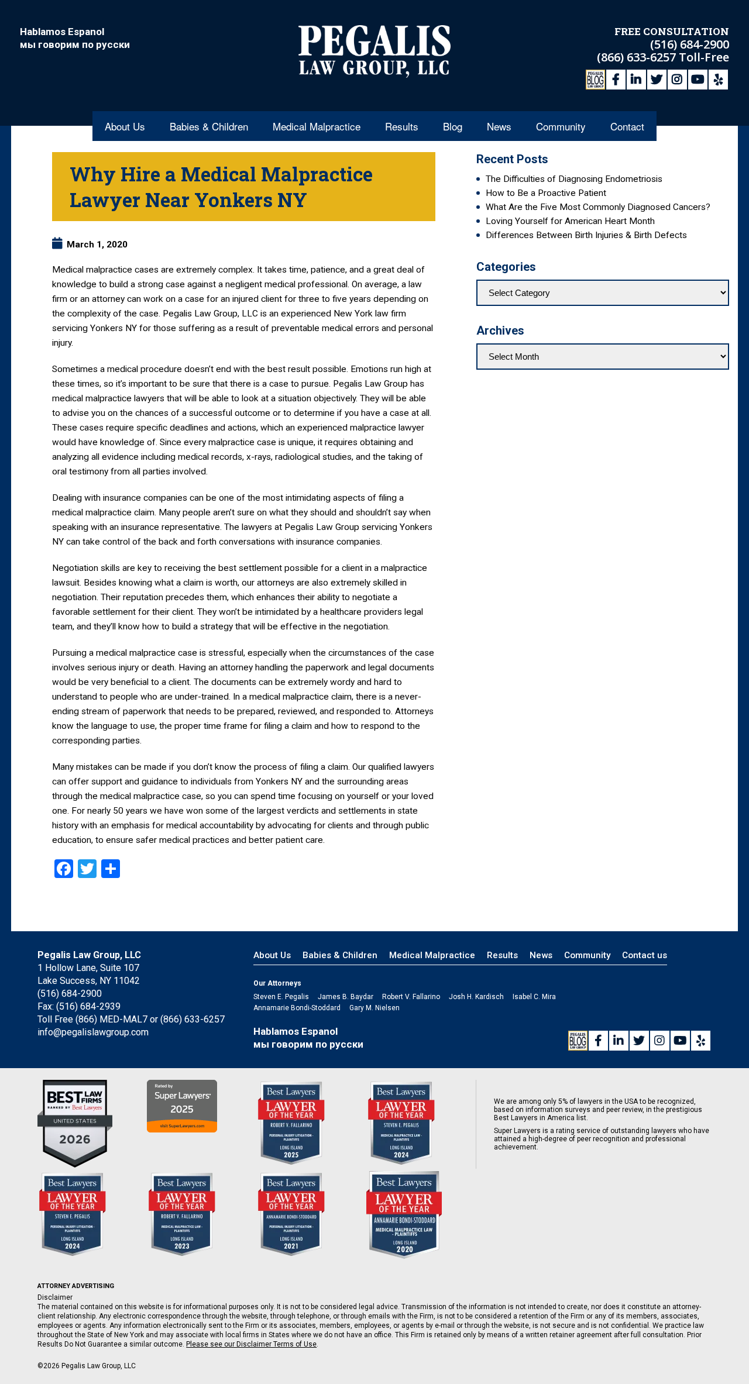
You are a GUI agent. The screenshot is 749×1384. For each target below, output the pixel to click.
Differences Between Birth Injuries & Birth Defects (586, 235)
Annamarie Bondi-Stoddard (297, 1008)
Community (561, 126)
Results (401, 126)
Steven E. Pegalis (281, 997)
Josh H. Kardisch (476, 997)
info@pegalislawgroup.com (93, 1032)
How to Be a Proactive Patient (546, 193)
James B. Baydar (345, 997)
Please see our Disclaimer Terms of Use (251, 1344)
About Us (125, 126)
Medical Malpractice (316, 126)
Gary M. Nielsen (374, 1008)
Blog (452, 126)
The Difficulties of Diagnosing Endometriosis (574, 179)
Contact (627, 126)
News (499, 126)
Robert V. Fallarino (411, 997)
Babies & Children (209, 126)
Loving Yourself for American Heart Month (570, 221)
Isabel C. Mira (534, 997)
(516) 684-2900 (689, 44)
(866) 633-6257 (638, 57)
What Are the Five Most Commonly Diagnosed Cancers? (598, 207)
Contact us (644, 955)
